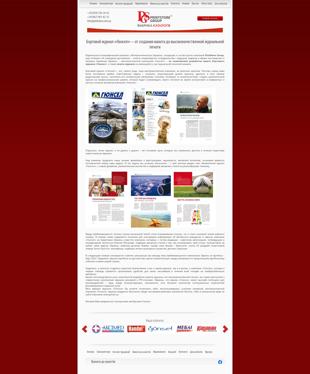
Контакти (175, 3)
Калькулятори (106, 3)
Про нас (195, 3)
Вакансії (172, 352)
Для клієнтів (221, 3)
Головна (93, 3)
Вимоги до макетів (159, 3)
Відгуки (208, 352)
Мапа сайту (207, 3)
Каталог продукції (124, 3)
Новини (185, 3)
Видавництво (141, 3)
